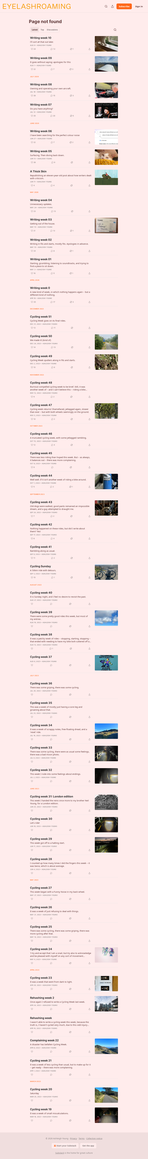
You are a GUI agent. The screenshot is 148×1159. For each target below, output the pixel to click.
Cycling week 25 (41, 926)
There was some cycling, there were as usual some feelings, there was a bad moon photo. (59, 753)
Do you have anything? (41, 108)
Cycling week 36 (41, 683)
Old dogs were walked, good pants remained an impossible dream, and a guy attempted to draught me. (59, 507)
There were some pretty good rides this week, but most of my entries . (59, 617)
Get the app (88, 1145)
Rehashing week (41, 1018)
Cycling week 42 (41, 524)
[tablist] (44, 30)
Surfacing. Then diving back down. (47, 155)
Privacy (73, 1138)
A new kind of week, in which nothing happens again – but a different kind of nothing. (60, 293)
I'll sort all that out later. (41, 41)
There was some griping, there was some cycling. (54, 687)
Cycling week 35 (41, 703)
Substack (59, 1153)
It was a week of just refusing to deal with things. (54, 911)
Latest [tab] (35, 29)
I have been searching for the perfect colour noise (54, 135)
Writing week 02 (41, 239)
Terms (82, 1138)
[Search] (106, 6)
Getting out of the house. (42, 223)
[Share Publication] (112, 6)
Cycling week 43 (41, 502)
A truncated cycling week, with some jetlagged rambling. (58, 437)
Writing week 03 (41, 219)
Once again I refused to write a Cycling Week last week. (57, 1001)
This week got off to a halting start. (47, 842)
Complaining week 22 (44, 1040)
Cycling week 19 (41, 1109)
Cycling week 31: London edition (51, 796)
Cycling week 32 (41, 770)
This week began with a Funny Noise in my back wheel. (57, 891)
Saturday (34, 1093)
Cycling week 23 (41, 977)
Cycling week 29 (41, 839)
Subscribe (124, 6)
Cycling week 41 (41, 546)
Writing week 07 (41, 104)
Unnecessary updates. (41, 204)
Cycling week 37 (41, 657)
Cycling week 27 (41, 887)
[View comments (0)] (52, 467)
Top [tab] (42, 29)
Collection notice (94, 1138)
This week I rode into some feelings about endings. (55, 773)
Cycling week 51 (40, 316)
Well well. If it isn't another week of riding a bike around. (58, 479)
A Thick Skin (38, 171)
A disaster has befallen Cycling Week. (48, 1044)
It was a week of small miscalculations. (49, 1113)
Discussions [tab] (52, 29)
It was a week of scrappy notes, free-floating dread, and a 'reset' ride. (58, 731)
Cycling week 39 (41, 612)
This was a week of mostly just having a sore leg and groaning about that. (56, 708)
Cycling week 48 (41, 382)
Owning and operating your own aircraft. (50, 88)
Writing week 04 (41, 200)
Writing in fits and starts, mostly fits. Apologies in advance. (59, 243)
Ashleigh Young (44, 45)
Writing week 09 (41, 58)
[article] (74, 44)
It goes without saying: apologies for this (50, 62)
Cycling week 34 (41, 725)
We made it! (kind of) (40, 340)
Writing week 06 (41, 131)
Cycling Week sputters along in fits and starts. (52, 360)
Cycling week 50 (41, 336)
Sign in (139, 6)
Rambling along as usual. (42, 550)
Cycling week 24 (41, 949)
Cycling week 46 (41, 433)
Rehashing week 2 (42, 997)
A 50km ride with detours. (43, 570)
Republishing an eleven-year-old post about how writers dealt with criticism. (60, 177)
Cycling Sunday (40, 566)
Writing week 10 (40, 38)
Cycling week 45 (41, 453)
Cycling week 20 (41, 1089)
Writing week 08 (41, 84)
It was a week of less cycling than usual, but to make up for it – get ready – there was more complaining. (60, 1066)
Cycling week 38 (41, 634)
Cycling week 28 (41, 859)
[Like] (32, 604)
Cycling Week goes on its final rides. (48, 320)
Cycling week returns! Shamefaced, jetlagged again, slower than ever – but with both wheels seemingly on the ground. (59, 410)
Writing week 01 (40, 259)
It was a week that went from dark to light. (51, 981)
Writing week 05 (41, 151)
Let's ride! (35, 822)
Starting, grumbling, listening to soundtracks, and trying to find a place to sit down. (59, 265)
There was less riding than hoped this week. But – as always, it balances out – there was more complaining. (60, 459)
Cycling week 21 (40, 1060)
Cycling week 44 (41, 475)
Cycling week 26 (41, 907)
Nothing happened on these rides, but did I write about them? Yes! (57, 530)
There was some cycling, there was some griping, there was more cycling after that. (59, 932)
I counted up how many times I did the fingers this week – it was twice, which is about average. (60, 864)
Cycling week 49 (41, 356)
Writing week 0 (40, 288)
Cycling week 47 (41, 405)
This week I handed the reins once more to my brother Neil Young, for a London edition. (59, 802)
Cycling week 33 (41, 747)
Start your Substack (66, 1145)
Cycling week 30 (41, 819)
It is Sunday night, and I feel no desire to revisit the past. (58, 596)
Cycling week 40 (41, 592)
